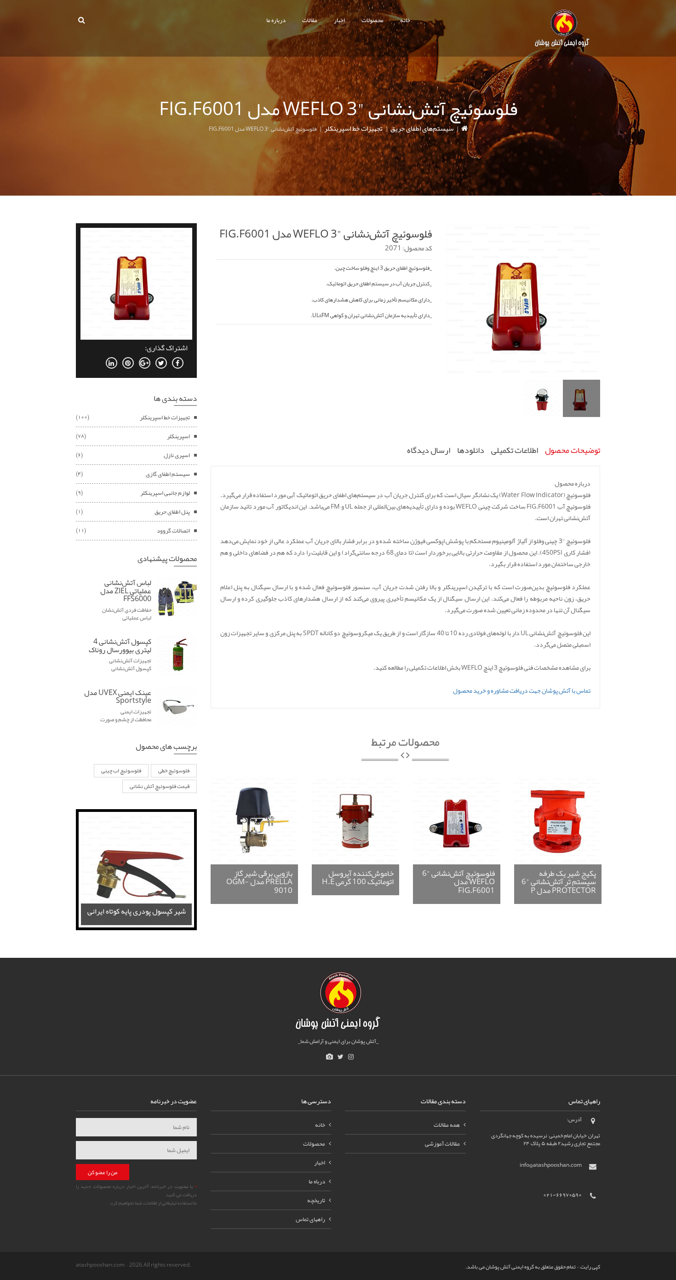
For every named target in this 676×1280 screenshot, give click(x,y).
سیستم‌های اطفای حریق (421, 128)
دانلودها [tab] (470, 450)
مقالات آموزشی (442, 1144)
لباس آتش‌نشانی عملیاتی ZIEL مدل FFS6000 (125, 590)
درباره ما (276, 20)
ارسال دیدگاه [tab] (428, 450)
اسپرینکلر (178, 436)
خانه (405, 20)
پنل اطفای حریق (172, 512)
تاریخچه (316, 1200)
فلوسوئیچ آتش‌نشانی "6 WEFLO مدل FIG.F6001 (458, 881)
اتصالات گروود (173, 531)
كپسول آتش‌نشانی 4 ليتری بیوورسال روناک (120, 645)
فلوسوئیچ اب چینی (121, 770)
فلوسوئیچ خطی (173, 770)
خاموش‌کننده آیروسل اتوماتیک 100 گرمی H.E (358, 877)
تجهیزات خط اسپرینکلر (353, 128)
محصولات (372, 20)
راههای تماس (310, 1219)
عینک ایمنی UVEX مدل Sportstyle (117, 696)
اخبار (339, 20)
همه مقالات (447, 1125)
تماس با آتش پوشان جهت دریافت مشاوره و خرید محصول (521, 690)
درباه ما (317, 1181)
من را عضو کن (102, 1172)
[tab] (581, 398)
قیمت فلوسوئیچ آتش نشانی (159, 786)
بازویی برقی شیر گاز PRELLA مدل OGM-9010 (259, 881)
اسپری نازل (177, 455)
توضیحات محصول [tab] (572, 450)
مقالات (309, 20)
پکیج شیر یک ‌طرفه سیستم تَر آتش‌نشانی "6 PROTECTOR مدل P (558, 881)
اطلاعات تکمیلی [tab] (514, 450)
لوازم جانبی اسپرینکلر (165, 493)
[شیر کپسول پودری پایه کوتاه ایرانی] (136, 871)
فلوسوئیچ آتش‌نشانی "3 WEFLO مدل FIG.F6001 (325, 234)
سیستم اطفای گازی (168, 474)
